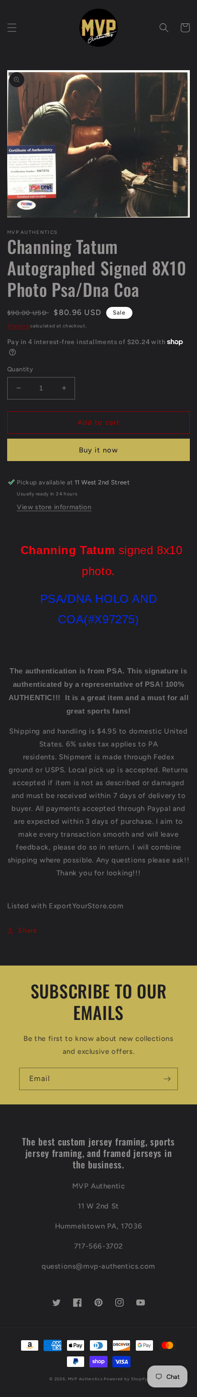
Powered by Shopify (126, 1378)
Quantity (20, 369)
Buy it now (98, 450)
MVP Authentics (85, 1378)
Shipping (18, 326)
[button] (11, 27)
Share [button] (27, 930)
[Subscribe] (166, 1079)
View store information (54, 507)
